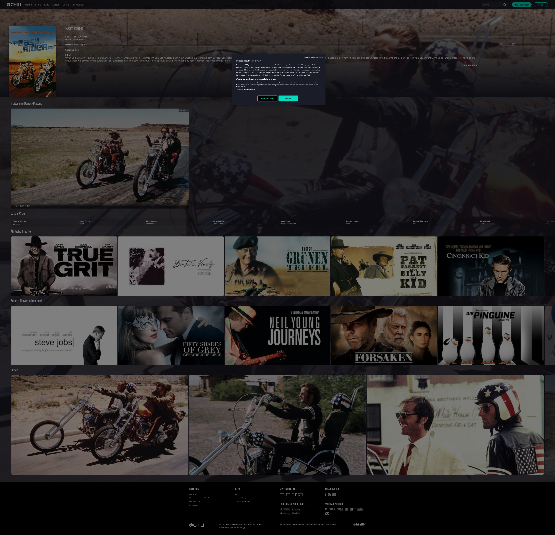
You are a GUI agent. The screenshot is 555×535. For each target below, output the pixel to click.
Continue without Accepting (313, 57)
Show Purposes (267, 98)
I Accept (288, 98)
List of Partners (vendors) (245, 89)
